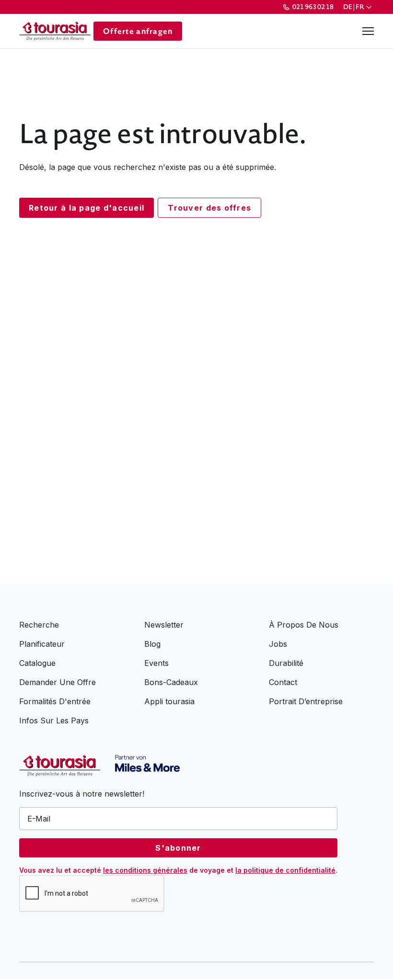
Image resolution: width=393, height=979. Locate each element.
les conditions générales (145, 870)
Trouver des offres (209, 208)
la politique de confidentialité (285, 870)
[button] (358, 7)
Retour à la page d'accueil (86, 208)
